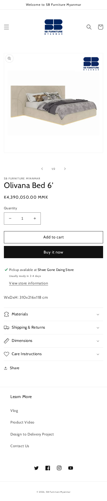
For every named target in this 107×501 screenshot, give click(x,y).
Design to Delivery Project (32, 434)
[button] (6, 27)
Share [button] (14, 368)
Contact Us (19, 446)
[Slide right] (65, 168)
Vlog (14, 410)
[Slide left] (42, 168)
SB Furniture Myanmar (58, 492)
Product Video (22, 422)
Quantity (10, 208)
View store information (28, 283)
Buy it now (53, 252)
